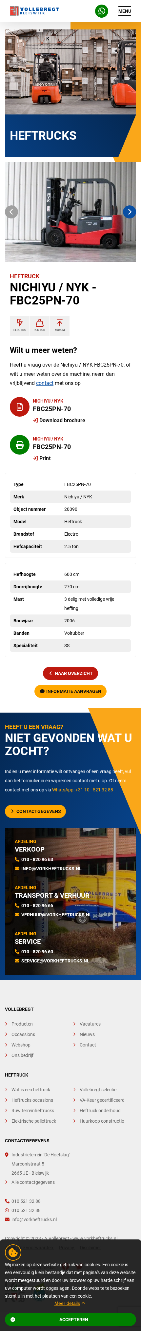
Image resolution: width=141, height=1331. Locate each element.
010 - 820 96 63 (37, 859)
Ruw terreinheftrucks (32, 1110)
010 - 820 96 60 (37, 951)
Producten (22, 1024)
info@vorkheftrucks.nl (51, 868)
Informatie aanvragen (73, 691)
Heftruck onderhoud (100, 1110)
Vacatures (90, 1024)
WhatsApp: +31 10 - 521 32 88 (82, 789)
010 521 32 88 (26, 1201)
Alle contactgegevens (33, 1182)
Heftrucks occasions (32, 1100)
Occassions (23, 1034)
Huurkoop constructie (102, 1121)
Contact (88, 1044)
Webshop (20, 1044)
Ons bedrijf (22, 1055)
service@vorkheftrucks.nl (55, 960)
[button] (11, 211)
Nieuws (87, 1034)
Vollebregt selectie (98, 1089)
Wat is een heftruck (30, 1089)
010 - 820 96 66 (37, 905)
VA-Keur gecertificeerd (102, 1100)
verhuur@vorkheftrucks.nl (56, 914)
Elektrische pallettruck (33, 1121)
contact (44, 383)
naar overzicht (74, 673)
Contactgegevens (38, 811)
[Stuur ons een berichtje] (101, 11)
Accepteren (73, 1319)
